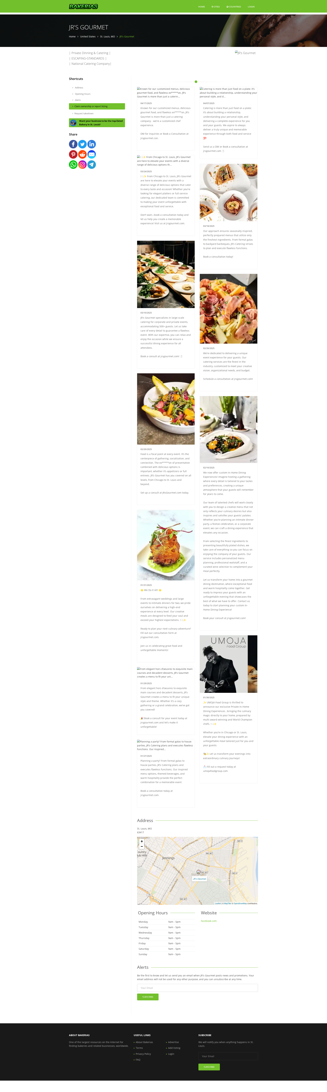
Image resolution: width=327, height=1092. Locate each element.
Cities (216, 6)
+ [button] (142, 841)
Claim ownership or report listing (90, 106)
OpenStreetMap (240, 903)
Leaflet (218, 903)
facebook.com (209, 920)
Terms (139, 1047)
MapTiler (227, 903)
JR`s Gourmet (199, 878)
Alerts (77, 99)
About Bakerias (144, 1042)
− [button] (142, 846)
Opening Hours (82, 93)
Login (251, 6)
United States (88, 36)
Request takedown (84, 113)
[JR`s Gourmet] (199, 872)
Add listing (174, 1047)
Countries (234, 6)
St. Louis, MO (107, 36)
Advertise (173, 1042)
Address (78, 87)
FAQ (138, 1059)
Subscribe (147, 996)
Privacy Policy (143, 1053)
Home (201, 6)
